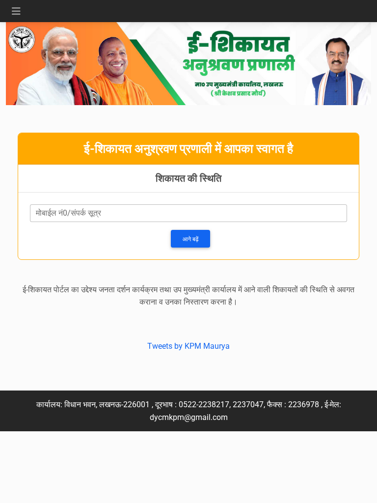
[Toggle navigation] (16, 11)
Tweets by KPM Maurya (188, 346)
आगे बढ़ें (190, 239)
